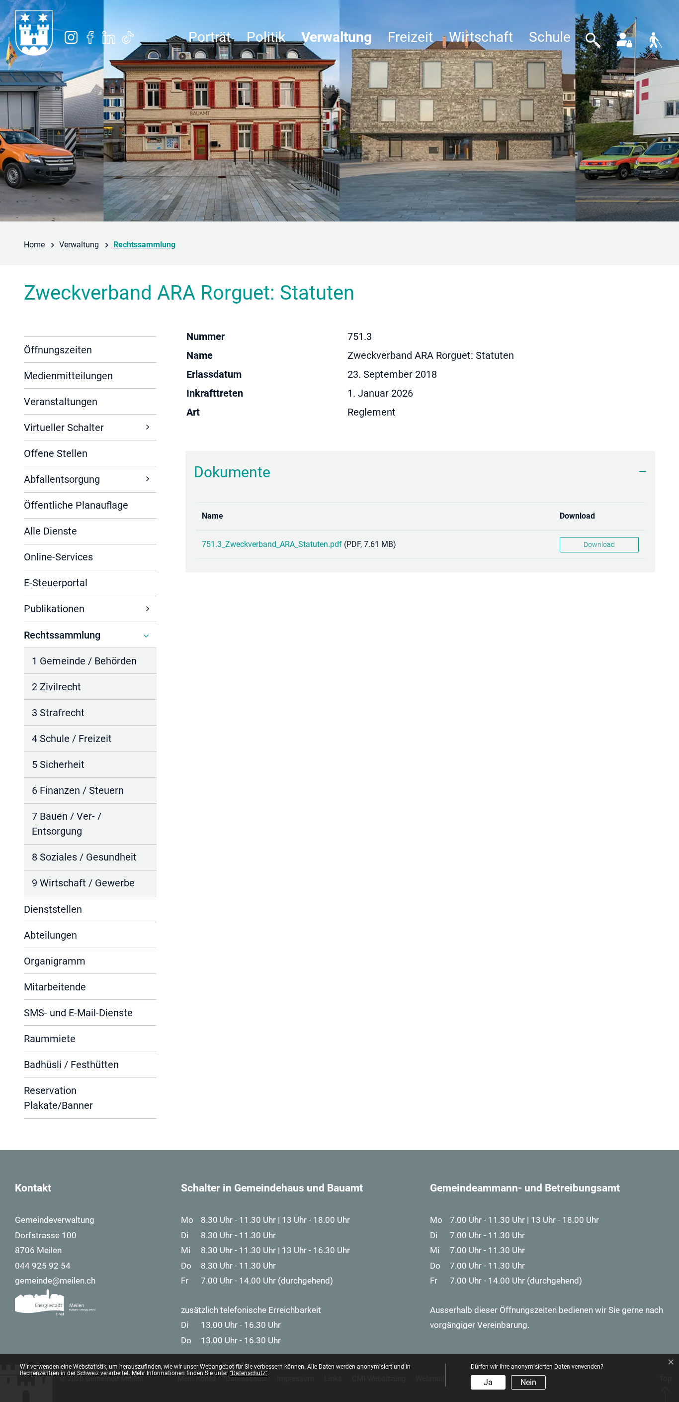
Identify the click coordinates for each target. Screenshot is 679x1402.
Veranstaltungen (60, 402)
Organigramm (54, 961)
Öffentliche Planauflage (76, 505)
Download (577, 516)
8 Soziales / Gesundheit (84, 857)
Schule (550, 37)
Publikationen (54, 609)
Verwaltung (336, 37)
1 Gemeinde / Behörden (84, 661)
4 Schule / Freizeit (72, 739)
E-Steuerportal (55, 583)
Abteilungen (50, 935)
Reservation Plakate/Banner (58, 1097)
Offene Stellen (55, 453)
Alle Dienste (50, 531)
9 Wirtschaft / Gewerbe (83, 883)
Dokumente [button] (232, 472)
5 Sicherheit (58, 764)
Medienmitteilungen (68, 376)
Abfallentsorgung (62, 479)
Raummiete (50, 1039)
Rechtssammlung (62, 638)
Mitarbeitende (55, 987)
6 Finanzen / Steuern (78, 790)
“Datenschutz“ (248, 1373)
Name (212, 516)
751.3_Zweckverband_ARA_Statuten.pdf (272, 544)
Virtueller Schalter (64, 427)
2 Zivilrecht (56, 687)
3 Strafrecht (58, 713)
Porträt (209, 37)
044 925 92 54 (43, 1266)
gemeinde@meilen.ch (55, 1281)
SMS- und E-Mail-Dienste (78, 1013)
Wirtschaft (481, 37)
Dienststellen (53, 909)
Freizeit (410, 37)
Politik (266, 37)
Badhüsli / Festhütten (71, 1065)
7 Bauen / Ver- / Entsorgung (66, 823)
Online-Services (58, 557)
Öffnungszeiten (58, 350)
